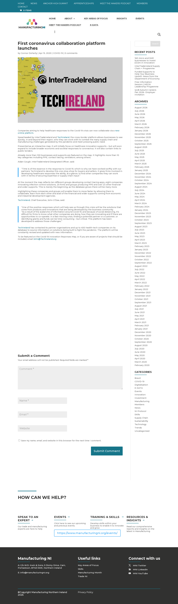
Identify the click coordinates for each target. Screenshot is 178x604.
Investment (140, 398)
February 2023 (142, 246)
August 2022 (141, 266)
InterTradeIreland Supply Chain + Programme (147, 67)
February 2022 (142, 286)
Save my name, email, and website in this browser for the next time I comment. (61, 440)
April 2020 (140, 358)
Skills (137, 414)
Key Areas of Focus (96, 18)
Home (21, 3)
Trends (138, 427)
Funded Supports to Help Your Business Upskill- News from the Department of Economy (147, 75)
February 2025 (142, 167)
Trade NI (82, 576)
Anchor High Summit (55, 3)
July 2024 (139, 190)
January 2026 (141, 130)
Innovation (140, 394)
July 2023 (139, 229)
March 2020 (141, 362)
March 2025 (141, 163)
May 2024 (139, 196)
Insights (122, 18)
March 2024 (141, 203)
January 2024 (141, 210)
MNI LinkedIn (140, 569)
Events (140, 18)
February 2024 (142, 206)
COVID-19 (58, 53)
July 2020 (139, 348)
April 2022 (140, 279)
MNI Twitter (139, 565)
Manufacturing (142, 401)
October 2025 (142, 140)
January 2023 (141, 249)
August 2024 (141, 187)
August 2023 (141, 226)
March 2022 (141, 282)
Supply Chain (141, 418)
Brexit (138, 378)
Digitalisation (141, 385)
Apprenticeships (84, 3)
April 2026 (140, 121)
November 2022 (143, 256)
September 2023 (143, 223)
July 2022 (139, 269)
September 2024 (143, 183)
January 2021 (141, 329)
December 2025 (143, 134)
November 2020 (143, 335)
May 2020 (140, 355)
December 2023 (143, 213)
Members (142, 3)
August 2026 (141, 107)
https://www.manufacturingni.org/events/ (87, 533)
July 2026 (139, 111)
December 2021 (143, 292)
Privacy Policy (85, 592)
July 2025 (139, 150)
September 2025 (143, 144)
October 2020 (142, 339)
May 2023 (139, 236)
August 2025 (141, 147)
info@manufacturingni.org (34, 572)
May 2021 (139, 315)
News (34, 3)
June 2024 (140, 193)
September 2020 (143, 342)
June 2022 (140, 273)
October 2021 (141, 299)
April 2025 (140, 160)
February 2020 (142, 365)
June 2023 (140, 233)
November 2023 (143, 216)
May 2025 (139, 157)
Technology (140, 424)
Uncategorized (142, 431)
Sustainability (141, 421)
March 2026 (141, 124)
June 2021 (140, 312)
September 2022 (143, 263)
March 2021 (140, 322)
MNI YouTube (140, 573)
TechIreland (63, 137)
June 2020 (140, 352)
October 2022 (142, 259)
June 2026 (140, 114)
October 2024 (142, 180)
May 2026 (139, 117)
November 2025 (143, 137)
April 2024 (140, 200)
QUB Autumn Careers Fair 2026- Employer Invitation (145, 92)
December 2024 (143, 173)
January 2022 (141, 289)
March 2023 (141, 243)
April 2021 (140, 319)
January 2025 (141, 170)
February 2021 (142, 325)
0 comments (71, 53)
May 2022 (139, 276)
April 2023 (140, 239)
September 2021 (143, 302)
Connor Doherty (29, 53)
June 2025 (140, 154)
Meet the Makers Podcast (115, 3)
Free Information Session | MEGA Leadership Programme (146, 84)
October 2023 (142, 220)
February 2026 (142, 127)
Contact (23, 7)
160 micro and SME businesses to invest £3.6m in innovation (145, 60)
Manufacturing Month (90, 572)
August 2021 (141, 306)
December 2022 (143, 253)
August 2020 (141, 345)
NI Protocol (140, 411)
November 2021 (143, 296)
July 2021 (139, 309)
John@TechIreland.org (44, 239)
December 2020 (143, 332)
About (68, 18)
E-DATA (94, 25)
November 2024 (143, 177)
